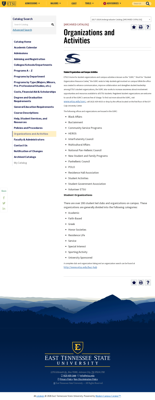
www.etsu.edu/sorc (75, 101)
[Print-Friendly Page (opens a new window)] (141, 27)
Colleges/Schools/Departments (33, 64)
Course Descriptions (26, 112)
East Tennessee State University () (9, 3)
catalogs (40, 396)
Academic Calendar (25, 47)
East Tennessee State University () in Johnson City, (77, 354)
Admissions (31, 3)
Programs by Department (29, 76)
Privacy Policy (66, 379)
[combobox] (121, 19)
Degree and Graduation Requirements (28, 99)
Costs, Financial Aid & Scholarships (35, 91)
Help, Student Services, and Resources (30, 120)
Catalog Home (22, 41)
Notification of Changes (28, 151)
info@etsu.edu (87, 375)
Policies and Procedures (28, 128)
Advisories (112, 3)
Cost (74, 3)
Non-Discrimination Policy (86, 379)
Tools (88, 3)
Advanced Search (22, 30)
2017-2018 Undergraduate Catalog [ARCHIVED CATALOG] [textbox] (117, 19)
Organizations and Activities (31, 133)
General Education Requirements (34, 107)
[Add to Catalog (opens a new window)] (134, 27)
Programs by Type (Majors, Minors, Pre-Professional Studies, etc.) (35, 84)
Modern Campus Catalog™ (108, 396)
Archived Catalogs (25, 157)
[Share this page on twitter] (3, 203)
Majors (55, 3)
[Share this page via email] (3, 208)
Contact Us (20, 145)
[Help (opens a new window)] (148, 27)
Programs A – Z (23, 70)
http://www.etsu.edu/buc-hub (80, 267)
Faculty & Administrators (29, 139)
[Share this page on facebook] (3, 197)
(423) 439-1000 (69, 375)
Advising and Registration (29, 59)
